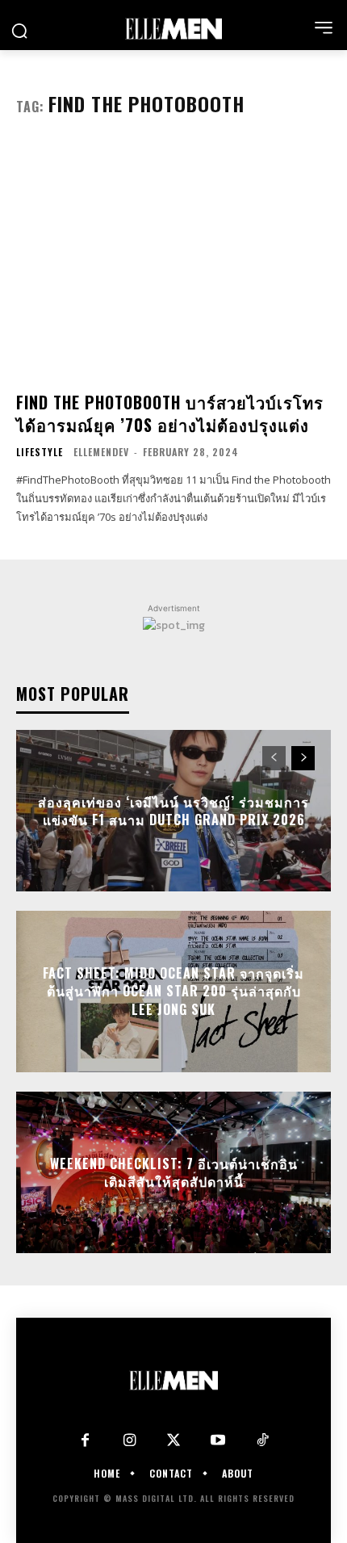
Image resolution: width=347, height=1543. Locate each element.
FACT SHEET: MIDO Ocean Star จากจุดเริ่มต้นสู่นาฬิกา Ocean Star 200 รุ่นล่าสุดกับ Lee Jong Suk (173, 991)
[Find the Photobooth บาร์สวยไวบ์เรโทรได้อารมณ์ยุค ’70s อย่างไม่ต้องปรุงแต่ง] (173, 260)
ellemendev (101, 452)
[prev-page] (274, 758)
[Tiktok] (263, 1441)
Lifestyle (39, 452)
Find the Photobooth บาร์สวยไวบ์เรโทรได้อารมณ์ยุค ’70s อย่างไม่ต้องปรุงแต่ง (170, 413)
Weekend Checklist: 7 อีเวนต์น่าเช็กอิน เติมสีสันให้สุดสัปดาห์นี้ (174, 1171)
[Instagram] (129, 1441)
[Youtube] (218, 1441)
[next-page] (303, 758)
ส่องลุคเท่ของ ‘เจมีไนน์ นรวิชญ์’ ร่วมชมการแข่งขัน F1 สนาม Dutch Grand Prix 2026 (173, 809)
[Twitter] (174, 1441)
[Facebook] (85, 1441)
